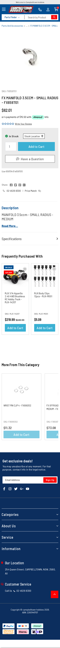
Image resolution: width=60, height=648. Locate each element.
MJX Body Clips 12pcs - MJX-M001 (43, 295)
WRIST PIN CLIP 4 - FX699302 (17, 405)
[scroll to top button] (54, 594)
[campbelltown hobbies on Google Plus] (21, 488)
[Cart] (56, 9)
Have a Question (32, 159)
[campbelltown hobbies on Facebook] (4, 488)
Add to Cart (36, 146)
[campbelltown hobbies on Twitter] (16, 488)
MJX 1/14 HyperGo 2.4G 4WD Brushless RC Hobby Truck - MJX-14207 (15, 298)
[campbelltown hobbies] (21, 9)
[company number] (40, 9)
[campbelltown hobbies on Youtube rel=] (27, 488)
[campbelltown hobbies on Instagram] (10, 488)
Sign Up (50, 479)
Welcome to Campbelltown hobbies (30, 2)
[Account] (48, 9)
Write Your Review (23, 123)
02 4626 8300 (13, 190)
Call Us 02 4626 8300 (18, 590)
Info (46, 116)
